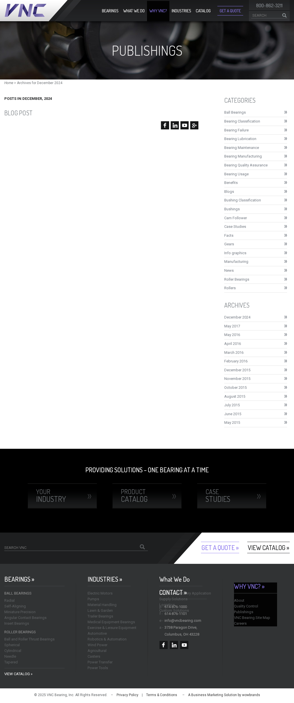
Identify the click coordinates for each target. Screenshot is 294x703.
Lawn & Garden (100, 610)
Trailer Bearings (100, 616)
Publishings (243, 612)
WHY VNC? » (249, 586)
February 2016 (235, 361)
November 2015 (237, 378)
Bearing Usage (236, 174)
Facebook (163, 645)
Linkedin (174, 645)
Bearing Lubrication (240, 139)
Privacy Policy (127, 695)
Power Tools (98, 668)
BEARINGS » (19, 579)
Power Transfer (100, 662)
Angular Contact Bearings (25, 617)
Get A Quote (230, 10)
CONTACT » (173, 592)
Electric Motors (100, 593)
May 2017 (232, 326)
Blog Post (18, 113)
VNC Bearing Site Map (252, 617)
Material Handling (102, 605)
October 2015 (235, 387)
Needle (10, 656)
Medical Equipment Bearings (111, 622)
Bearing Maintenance (241, 147)
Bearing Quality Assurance (246, 165)
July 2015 (232, 405)
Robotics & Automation (107, 639)
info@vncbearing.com (183, 620)
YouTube (184, 645)
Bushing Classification (242, 200)
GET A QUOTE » (220, 547)
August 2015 (234, 396)
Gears (229, 244)
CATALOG (134, 496)
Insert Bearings (16, 623)
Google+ (194, 645)
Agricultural (97, 650)
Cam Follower (235, 218)
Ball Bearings (235, 112)
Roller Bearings (236, 279)
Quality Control (246, 606)
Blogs (229, 191)
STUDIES (218, 496)
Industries (181, 10)
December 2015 (237, 370)
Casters (94, 656)
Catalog (203, 10)
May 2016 (232, 335)
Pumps (93, 599)
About (239, 600)
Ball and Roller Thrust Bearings (29, 639)
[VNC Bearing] (42, 10)
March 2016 (233, 352)
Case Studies (235, 226)
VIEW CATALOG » (268, 547)
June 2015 (232, 414)
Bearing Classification (242, 121)
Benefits (231, 182)
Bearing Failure (236, 130)
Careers (240, 623)
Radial (9, 600)
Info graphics (235, 253)
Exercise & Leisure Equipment (112, 628)
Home (8, 83)
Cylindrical (12, 650)
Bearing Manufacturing (243, 156)
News (229, 270)
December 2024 (237, 317)
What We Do (134, 10)
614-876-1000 (176, 607)
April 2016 (232, 343)
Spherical (12, 645)
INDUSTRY (51, 496)
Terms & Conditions (161, 695)
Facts (228, 235)
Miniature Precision (20, 612)
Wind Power (97, 645)
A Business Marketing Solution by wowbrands (224, 695)
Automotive (97, 633)
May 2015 (232, 422)
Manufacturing (236, 261)
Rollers (230, 288)
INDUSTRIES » (105, 579)
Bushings (232, 209)
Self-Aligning (15, 606)
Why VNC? (158, 10)
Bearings (110, 10)
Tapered (11, 662)
